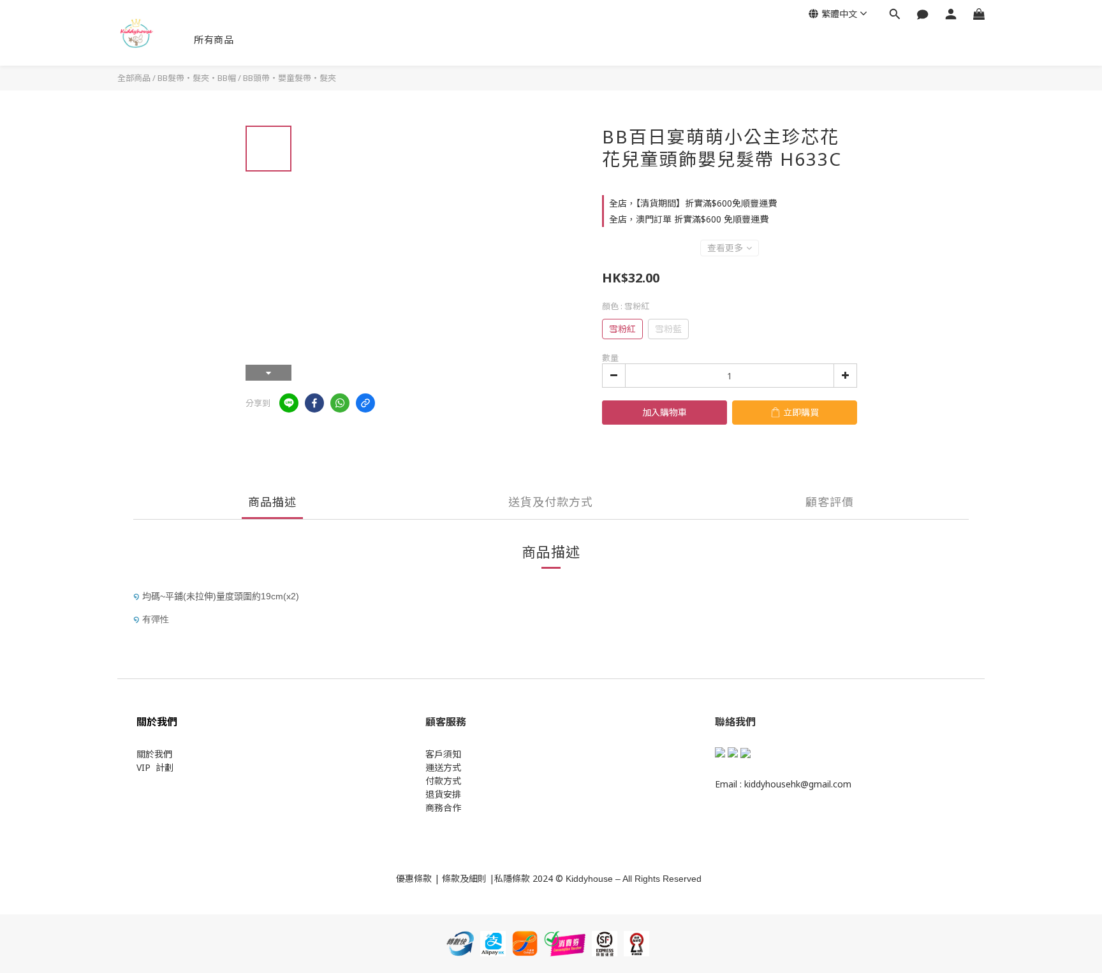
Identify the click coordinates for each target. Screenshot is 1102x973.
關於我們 (154, 754)
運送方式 (443, 767)
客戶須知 (443, 754)
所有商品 (213, 39)
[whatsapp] (339, 403)
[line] (288, 403)
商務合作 (443, 807)
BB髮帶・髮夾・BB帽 (197, 78)
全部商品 (134, 78)
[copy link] (365, 403)
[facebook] (314, 403)
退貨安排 (443, 794)
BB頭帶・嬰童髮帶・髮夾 (289, 78)
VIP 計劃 (154, 767)
